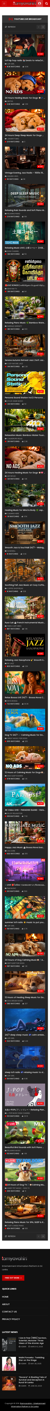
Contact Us (9, 1311)
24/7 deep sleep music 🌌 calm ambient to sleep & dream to (25, 1035)
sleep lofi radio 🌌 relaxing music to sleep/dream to (25, 1072)
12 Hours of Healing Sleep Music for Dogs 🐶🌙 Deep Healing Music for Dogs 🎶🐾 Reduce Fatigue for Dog (25, 997)
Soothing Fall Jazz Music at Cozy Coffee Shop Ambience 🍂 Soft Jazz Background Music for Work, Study (25, 585)
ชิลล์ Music (11, 888)
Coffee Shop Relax (15, 588)
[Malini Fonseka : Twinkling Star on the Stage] (9, 1364)
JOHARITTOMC (13, 139)
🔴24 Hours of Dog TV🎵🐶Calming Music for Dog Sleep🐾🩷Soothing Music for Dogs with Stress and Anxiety (25, 1185)
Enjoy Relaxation (14, 813)
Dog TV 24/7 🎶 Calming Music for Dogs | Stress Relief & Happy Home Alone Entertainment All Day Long (25, 735)
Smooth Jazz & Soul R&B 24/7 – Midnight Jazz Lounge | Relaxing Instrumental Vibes (25, 547)
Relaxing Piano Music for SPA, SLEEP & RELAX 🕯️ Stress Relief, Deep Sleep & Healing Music (25, 1222)
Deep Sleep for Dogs (15, 963)
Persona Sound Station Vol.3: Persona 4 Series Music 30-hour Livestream (25, 397)
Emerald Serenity (14, 326)
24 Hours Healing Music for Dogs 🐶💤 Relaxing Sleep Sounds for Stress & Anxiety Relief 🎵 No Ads (25, 98)
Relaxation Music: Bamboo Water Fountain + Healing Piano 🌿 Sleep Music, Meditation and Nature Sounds (25, 435)
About (6, 1304)
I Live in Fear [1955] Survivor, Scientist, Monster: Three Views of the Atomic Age (33, 1341)
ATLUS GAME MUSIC (15, 401)
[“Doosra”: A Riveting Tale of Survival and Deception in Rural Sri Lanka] (9, 1383)
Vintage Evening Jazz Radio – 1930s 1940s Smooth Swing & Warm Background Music (25, 173)
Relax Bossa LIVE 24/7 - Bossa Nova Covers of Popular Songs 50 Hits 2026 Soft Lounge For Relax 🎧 (25, 697)
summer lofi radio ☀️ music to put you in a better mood (25, 922)
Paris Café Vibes (14, 626)
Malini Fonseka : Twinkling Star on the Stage (31, 1359)
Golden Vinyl (12, 176)
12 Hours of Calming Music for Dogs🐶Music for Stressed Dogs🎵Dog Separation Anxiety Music (25, 772)
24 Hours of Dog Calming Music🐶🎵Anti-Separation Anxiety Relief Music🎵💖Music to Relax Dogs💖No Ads (25, 960)
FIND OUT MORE (13, 1278)
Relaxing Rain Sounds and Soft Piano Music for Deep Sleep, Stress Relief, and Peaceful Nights (25, 210)
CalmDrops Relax (14, 438)
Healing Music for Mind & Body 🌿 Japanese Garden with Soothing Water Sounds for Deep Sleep (25, 510)
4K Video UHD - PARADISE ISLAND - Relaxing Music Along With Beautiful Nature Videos (25, 810)
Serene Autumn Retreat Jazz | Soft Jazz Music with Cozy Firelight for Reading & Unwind (25, 360)
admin (23, 1346)
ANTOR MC (11, 476)
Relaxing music (14, 1150)
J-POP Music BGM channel (18, 1113)
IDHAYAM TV (12, 288)
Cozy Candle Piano (15, 1225)
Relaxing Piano (13, 213)
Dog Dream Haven (15, 1001)
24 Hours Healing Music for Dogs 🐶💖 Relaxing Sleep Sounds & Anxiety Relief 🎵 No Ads (25, 472)
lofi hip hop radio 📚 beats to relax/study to (25, 60)
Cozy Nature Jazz (15, 363)
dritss (10, 101)
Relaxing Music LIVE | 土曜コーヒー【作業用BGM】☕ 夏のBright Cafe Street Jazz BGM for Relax (25, 248)
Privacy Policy (11, 1319)
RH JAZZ (10, 663)
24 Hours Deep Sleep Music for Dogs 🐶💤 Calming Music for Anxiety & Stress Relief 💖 (25, 135)
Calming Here (13, 513)
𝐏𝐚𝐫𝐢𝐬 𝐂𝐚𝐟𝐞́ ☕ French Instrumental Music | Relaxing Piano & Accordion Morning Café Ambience (25, 622)
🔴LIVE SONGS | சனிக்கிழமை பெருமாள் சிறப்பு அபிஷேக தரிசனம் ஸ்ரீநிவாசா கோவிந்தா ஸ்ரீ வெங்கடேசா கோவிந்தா (25, 285)
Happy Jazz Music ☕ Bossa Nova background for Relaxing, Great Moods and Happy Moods (25, 847)
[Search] (46, 3)
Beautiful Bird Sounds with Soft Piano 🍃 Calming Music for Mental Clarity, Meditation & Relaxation (25, 1147)
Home (5, 1296)
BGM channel (13, 251)
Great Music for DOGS (17, 738)
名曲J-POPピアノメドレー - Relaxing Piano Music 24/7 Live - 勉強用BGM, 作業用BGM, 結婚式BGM (25, 1109)
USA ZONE (11, 851)
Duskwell (11, 551)
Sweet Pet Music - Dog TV (18, 1188)
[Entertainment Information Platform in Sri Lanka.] (25, 3)
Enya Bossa (12, 701)
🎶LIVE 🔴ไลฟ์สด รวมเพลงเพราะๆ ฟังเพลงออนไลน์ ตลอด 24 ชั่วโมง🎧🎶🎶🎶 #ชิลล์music (25, 885)
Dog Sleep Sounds (15, 776)
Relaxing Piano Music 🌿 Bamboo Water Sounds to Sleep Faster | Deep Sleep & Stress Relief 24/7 (25, 322)
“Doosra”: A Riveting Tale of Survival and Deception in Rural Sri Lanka (33, 1380)
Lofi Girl (10, 64)
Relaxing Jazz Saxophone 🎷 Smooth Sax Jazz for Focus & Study (25, 660)
